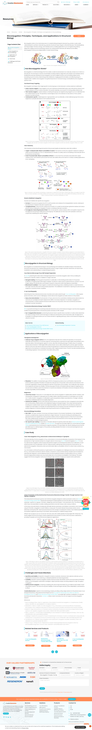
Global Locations (74, 719)
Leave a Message (66, 2)
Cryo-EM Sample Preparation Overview (66, 325)
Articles (20, 32)
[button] (56, 651)
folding (27, 425)
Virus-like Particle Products (60, 711)
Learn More (6, 713)
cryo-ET (77, 441)
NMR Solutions (42, 707)
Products (45, 4)
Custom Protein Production (31, 707)
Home (27, 4)
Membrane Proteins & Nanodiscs (59, 717)
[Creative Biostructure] (13, 703)
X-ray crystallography (70, 294)
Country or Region (79, 673)
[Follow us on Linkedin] (8, 717)
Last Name (54, 667)
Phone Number (68, 667)
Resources (67, 4)
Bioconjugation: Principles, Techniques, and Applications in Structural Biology (42, 32)
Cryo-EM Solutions (43, 705)
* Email (79, 667)
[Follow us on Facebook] (4, 717)
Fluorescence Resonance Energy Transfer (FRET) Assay (39, 328)
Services (35, 4)
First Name (41, 667)
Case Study (12, 58)
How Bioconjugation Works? (13, 48)
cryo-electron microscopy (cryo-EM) (63, 592)
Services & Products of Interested (47, 673)
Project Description (44, 678)
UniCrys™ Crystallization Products (59, 706)
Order (76, 4)
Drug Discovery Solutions (45, 709)
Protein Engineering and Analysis (30, 709)
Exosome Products (58, 715)
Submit (42, 688)
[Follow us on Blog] (10, 717)
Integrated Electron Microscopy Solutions (44, 711)
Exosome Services (29, 716)
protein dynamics (50, 423)
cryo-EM (27, 276)
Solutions (56, 4)
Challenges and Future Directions (14, 62)
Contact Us (86, 2)
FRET (25, 309)
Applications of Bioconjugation (12, 55)
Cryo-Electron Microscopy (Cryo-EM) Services (37, 325)
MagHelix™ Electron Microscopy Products (59, 709)
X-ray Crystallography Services (33, 327)
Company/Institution (65, 673)
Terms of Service (67, 692)
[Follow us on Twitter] (6, 717)
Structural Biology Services (31, 705)
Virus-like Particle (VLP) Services (30, 712)
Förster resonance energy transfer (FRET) (48, 594)
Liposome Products (58, 713)
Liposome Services (29, 715)
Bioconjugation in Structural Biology (13, 52)
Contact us (45, 596)
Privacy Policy (60, 692)
